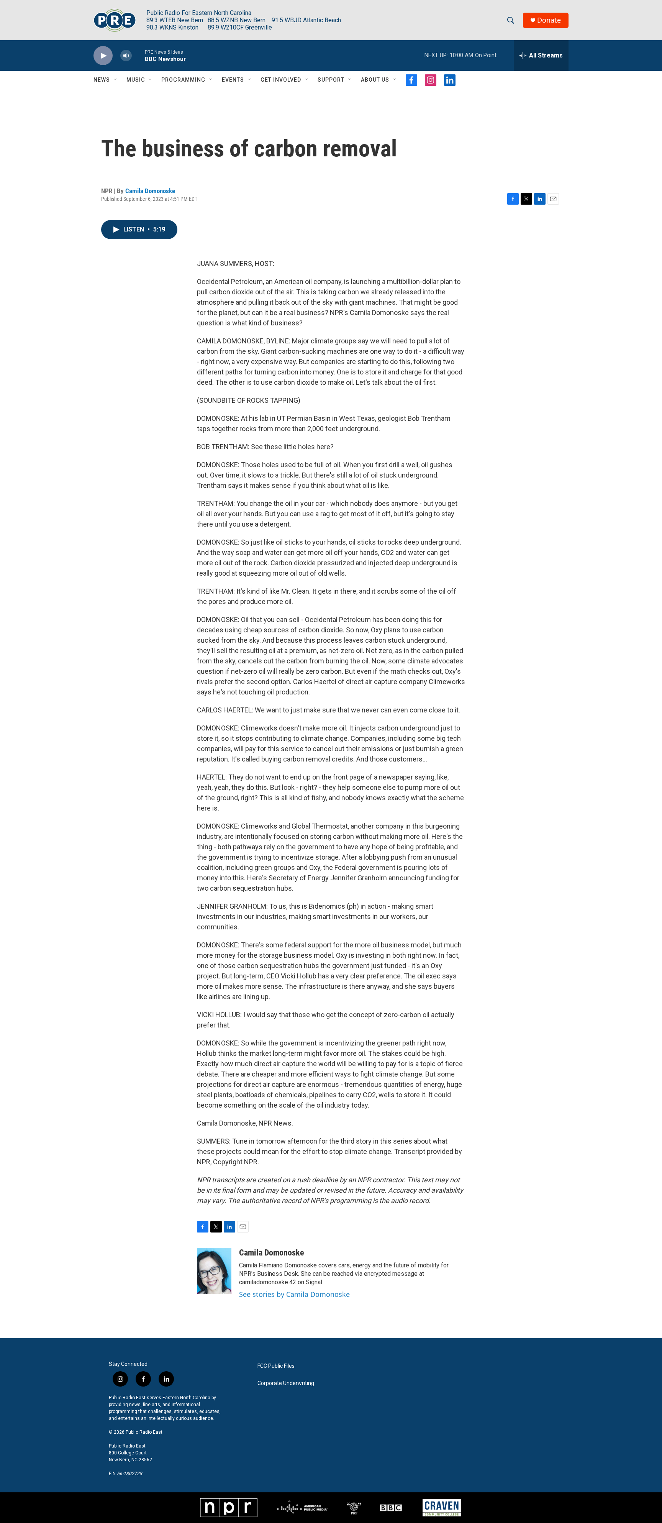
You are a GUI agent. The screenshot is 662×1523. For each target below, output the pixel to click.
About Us (375, 80)
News (101, 80)
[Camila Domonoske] (214, 1271)
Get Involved (281, 80)
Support (331, 80)
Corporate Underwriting (285, 1383)
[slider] (138, 55)
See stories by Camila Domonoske (294, 1294)
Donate (549, 20)
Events (233, 80)
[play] (103, 55)
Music (135, 80)
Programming (183, 80)
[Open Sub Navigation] (116, 80)
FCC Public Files (276, 1366)
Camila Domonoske (150, 191)
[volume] (126, 55)
